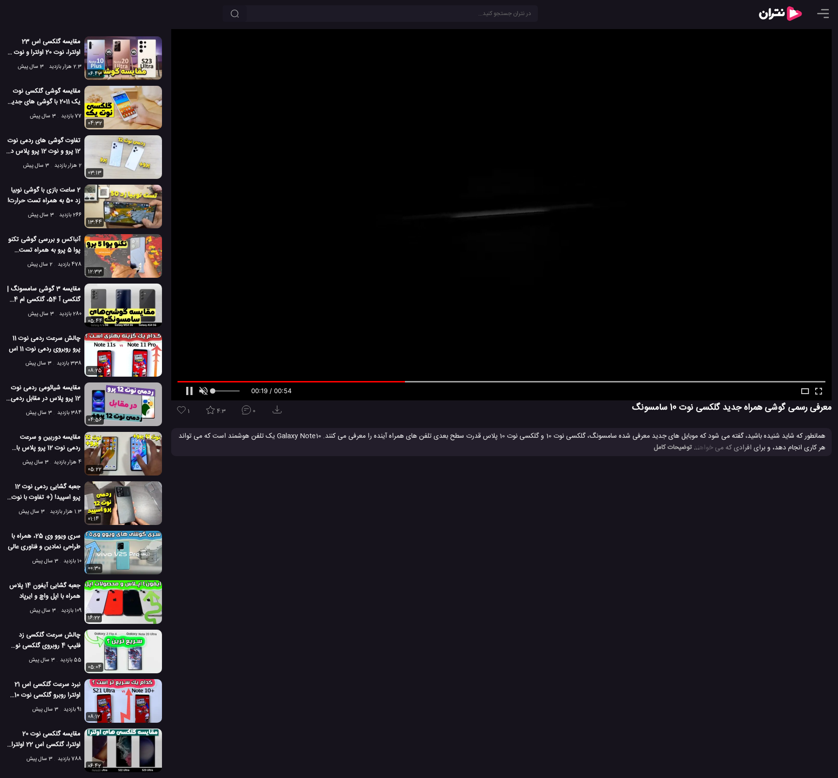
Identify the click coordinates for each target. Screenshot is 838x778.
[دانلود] (278, 412)
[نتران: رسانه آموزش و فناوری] (780, 13)
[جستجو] (235, 13)
